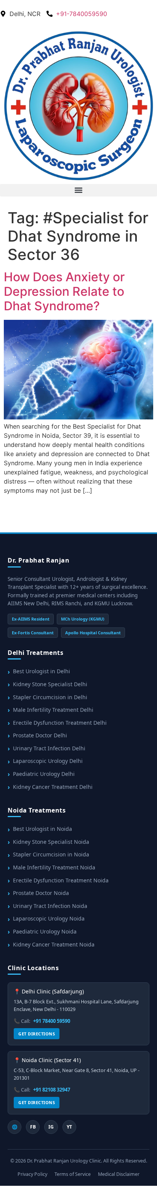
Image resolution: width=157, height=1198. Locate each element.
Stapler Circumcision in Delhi (50, 697)
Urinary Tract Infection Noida (50, 905)
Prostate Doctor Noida (41, 892)
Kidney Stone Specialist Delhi (50, 684)
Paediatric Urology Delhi (44, 773)
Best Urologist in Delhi (41, 671)
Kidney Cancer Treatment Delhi (53, 786)
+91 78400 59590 (51, 1020)
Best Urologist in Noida (42, 828)
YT (69, 1127)
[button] (78, 190)
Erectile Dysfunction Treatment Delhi (60, 722)
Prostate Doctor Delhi (40, 735)
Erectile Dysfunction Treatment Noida (61, 880)
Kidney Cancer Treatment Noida (54, 944)
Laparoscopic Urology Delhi (48, 760)
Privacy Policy (32, 1174)
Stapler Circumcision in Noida (51, 854)
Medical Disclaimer (118, 1174)
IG (51, 1127)
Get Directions (36, 1034)
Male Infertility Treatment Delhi (53, 709)
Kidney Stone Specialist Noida (51, 841)
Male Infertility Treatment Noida (54, 867)
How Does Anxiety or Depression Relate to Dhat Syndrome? (64, 291)
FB (33, 1127)
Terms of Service (72, 1174)
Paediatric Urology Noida (45, 931)
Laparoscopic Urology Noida (49, 918)
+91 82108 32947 (51, 1089)
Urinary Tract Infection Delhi (49, 748)
